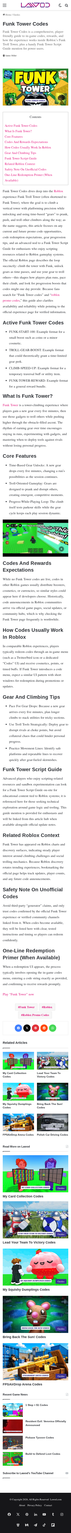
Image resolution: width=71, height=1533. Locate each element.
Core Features (14, 136)
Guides (16, 14)
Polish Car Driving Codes (52, 1134)
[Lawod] (35, 5)
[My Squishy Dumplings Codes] (18, 1092)
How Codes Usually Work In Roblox (28, 147)
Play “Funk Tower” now (18, 994)
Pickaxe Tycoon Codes (39, 1437)
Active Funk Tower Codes (21, 125)
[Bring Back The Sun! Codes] (52, 1092)
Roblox (58, 191)
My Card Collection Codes (23, 1196)
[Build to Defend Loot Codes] (13, 1459)
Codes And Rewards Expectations (26, 142)
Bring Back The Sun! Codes (24, 1337)
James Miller (11, 55)
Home (8, 14)
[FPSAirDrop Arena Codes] (18, 1122)
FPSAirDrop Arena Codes (18, 1134)
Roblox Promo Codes (36, 1015)
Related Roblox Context (20, 164)
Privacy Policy (34, 1505)
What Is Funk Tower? (18, 131)
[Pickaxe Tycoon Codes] (13, 1442)
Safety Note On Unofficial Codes (25, 169)
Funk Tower (10, 405)
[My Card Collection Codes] (18, 1061)
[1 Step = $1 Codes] (13, 1410)
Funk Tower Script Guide (21, 158)
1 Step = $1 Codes (36, 1405)
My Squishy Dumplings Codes (26, 1289)
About (22, 1505)
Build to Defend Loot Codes (42, 1453)
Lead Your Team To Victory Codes (29, 1242)
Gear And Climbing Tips (20, 153)
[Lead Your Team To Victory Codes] (52, 1061)
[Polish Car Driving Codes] (52, 1122)
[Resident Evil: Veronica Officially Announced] (13, 1426)
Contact (48, 1505)
